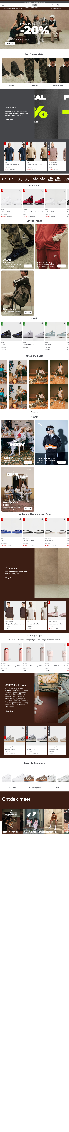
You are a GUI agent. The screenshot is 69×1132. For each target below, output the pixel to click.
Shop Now (9, 119)
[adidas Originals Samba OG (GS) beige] (58, 735)
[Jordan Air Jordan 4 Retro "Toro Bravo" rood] (33, 198)
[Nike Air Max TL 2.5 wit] (36, 735)
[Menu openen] (3, 5)
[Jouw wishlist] (62, 5)
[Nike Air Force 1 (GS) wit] (55, 198)
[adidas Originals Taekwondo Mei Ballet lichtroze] (58, 610)
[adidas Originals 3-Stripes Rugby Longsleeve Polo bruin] (14, 610)
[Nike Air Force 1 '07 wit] (11, 198)
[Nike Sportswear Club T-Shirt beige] (36, 151)
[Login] (58, 5)
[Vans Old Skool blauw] (55, 331)
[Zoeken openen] (53, 5)
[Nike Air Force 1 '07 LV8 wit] (33, 331)
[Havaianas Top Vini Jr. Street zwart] (33, 527)
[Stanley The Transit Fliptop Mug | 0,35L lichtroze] (11, 652)
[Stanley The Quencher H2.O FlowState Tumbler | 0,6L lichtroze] (55, 652)
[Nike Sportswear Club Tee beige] (36, 610)
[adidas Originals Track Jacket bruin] (58, 151)
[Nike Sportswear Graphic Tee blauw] (14, 151)
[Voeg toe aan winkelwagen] (23, 143)
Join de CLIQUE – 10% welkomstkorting (34, 2)
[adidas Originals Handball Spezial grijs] (14, 735)
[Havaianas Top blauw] (11, 527)
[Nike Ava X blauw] (11, 331)
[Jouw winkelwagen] (66, 5)
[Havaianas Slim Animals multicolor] (55, 527)
